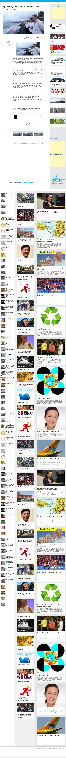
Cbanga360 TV (51, 751)
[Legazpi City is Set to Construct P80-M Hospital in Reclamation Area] (38, 133)
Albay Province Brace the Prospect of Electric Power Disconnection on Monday (58, 171)
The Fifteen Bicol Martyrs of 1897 (56, 173)
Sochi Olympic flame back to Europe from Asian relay (25, 435)
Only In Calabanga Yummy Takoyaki (9, 378)
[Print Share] (1, 380)
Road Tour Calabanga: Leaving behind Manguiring (9, 325)
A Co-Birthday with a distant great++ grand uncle (9, 242)
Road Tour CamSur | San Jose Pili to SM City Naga (9, 395)
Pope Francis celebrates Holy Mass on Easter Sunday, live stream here (50, 268)
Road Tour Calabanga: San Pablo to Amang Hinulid (9, 389)
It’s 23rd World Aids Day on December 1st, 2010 (24, 296)
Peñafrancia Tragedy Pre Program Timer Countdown (9, 295)
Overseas (23, 433)
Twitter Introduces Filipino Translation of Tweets (24, 401)
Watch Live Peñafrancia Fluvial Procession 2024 (9, 253)
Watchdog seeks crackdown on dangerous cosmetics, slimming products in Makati (50, 328)
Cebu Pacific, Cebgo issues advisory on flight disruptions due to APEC (48, 459)
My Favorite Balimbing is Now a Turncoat (56, 125)
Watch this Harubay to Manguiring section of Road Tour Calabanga (9, 337)
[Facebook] (40, 115)
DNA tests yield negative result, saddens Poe (48, 431)
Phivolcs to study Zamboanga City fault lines (42, 149)
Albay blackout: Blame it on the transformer (56, 63)
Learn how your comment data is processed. (27, 182)
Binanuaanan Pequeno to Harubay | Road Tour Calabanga (9, 343)
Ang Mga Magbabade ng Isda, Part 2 (9, 199)
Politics (60, 748)
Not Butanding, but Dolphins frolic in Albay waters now (17, 138)
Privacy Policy (57, 751)
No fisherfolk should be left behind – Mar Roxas (24, 418)
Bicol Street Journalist (22, 115)
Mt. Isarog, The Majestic (55, 178)
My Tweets (51, 135)
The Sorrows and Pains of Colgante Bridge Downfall (9, 277)
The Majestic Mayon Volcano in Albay (57, 181)
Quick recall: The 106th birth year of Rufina (9, 236)
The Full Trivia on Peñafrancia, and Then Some (9, 266)
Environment (55, 748)
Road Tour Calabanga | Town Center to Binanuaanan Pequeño (9, 348)
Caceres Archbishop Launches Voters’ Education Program (25, 352)
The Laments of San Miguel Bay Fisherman (9, 354)
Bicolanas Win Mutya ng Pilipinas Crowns (56, 95)
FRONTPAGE (39, 748)
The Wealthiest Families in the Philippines (58, 176)
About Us (63, 751)
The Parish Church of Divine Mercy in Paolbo (58, 185)
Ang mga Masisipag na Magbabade (9, 193)
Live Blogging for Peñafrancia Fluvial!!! (25, 223)
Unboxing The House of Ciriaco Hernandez (9, 224)
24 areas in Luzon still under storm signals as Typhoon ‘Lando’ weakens (48, 397)
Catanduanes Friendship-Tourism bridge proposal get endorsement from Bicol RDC (50, 240)
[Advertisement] (58, 13)
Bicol (52, 61)
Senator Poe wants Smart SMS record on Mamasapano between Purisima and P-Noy (47, 212)
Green (35, 143)
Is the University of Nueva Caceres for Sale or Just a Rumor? (24, 240)
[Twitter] (42, 115)
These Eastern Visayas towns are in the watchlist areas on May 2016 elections (25, 278)
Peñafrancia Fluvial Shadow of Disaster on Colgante (9, 289)
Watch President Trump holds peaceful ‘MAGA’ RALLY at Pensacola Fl (25, 452)
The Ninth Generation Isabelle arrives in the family (9, 230)
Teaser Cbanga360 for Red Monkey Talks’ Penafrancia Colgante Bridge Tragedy (9, 301)
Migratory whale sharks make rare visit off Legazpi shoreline (27, 138)
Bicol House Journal (54, 72)
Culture (52, 39)
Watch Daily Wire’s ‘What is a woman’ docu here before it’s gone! (9, 319)
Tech (46, 748)
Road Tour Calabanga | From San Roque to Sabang (9, 372)
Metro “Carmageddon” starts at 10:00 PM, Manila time (8, 149)
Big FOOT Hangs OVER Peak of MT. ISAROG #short (9, 331)
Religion (27, 221)
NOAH (52, 83)
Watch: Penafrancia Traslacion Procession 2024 (9, 259)
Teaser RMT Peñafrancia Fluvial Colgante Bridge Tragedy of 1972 (9, 307)
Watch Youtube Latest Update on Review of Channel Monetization (56, 52)
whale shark (41, 143)
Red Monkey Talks (23, 449)
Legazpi (37, 143)
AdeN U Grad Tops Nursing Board (57, 170)
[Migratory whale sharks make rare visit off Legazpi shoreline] (28, 133)
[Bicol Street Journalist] (15, 116)
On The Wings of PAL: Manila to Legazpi (9, 211)
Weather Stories (39, 395)
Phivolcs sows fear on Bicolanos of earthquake (24, 261)
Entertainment (20, 433)
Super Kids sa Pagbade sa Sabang (9, 360)
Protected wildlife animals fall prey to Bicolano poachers (25, 314)
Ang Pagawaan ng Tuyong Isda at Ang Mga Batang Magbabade (9, 366)
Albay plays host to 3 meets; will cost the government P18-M (57, 30)
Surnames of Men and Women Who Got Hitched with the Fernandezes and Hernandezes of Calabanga (9, 218)
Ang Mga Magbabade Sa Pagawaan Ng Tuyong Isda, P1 (9, 206)
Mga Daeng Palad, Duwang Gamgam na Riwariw (57, 115)
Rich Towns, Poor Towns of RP (25, 369)
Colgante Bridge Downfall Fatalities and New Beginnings (9, 272)
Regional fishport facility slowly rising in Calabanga (57, 104)
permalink (19, 144)
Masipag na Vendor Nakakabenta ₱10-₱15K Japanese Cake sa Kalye (9, 384)
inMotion (52, 50)
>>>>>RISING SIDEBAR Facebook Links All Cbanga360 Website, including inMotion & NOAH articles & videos (57, 130)
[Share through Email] (1, 382)
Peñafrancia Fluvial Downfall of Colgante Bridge (9, 283)
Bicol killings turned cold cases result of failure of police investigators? (24, 331)
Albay (30, 143)
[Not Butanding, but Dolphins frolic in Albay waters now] (17, 133)
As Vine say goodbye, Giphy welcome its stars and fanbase (57, 41)
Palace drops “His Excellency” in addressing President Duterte (56, 85)
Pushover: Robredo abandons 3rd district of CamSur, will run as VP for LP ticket (50, 356)
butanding (32, 143)
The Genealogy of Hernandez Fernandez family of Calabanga (9, 248)
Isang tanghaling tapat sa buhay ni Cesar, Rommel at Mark (57, 74)
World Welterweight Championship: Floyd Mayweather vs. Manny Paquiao (50, 296)
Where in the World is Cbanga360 (23, 205)
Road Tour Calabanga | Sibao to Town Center (9, 313)
